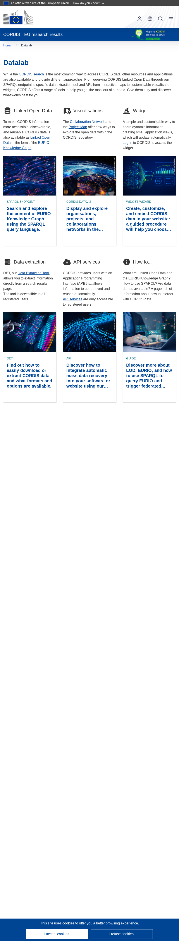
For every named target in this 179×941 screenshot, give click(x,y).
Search (160, 19)
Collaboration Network (87, 122)
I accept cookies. (57, 934)
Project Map (78, 127)
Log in (139, 19)
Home (7, 45)
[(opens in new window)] (18, 17)
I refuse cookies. (121, 934)
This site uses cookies (57, 923)
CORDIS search (31, 74)
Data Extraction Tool (33, 273)
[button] (150, 19)
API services (72, 299)
